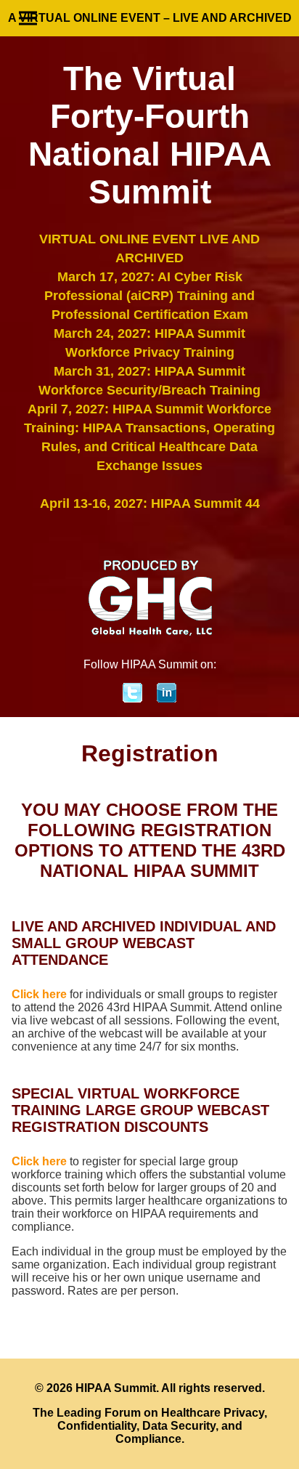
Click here (39, 994)
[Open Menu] (28, 18)
